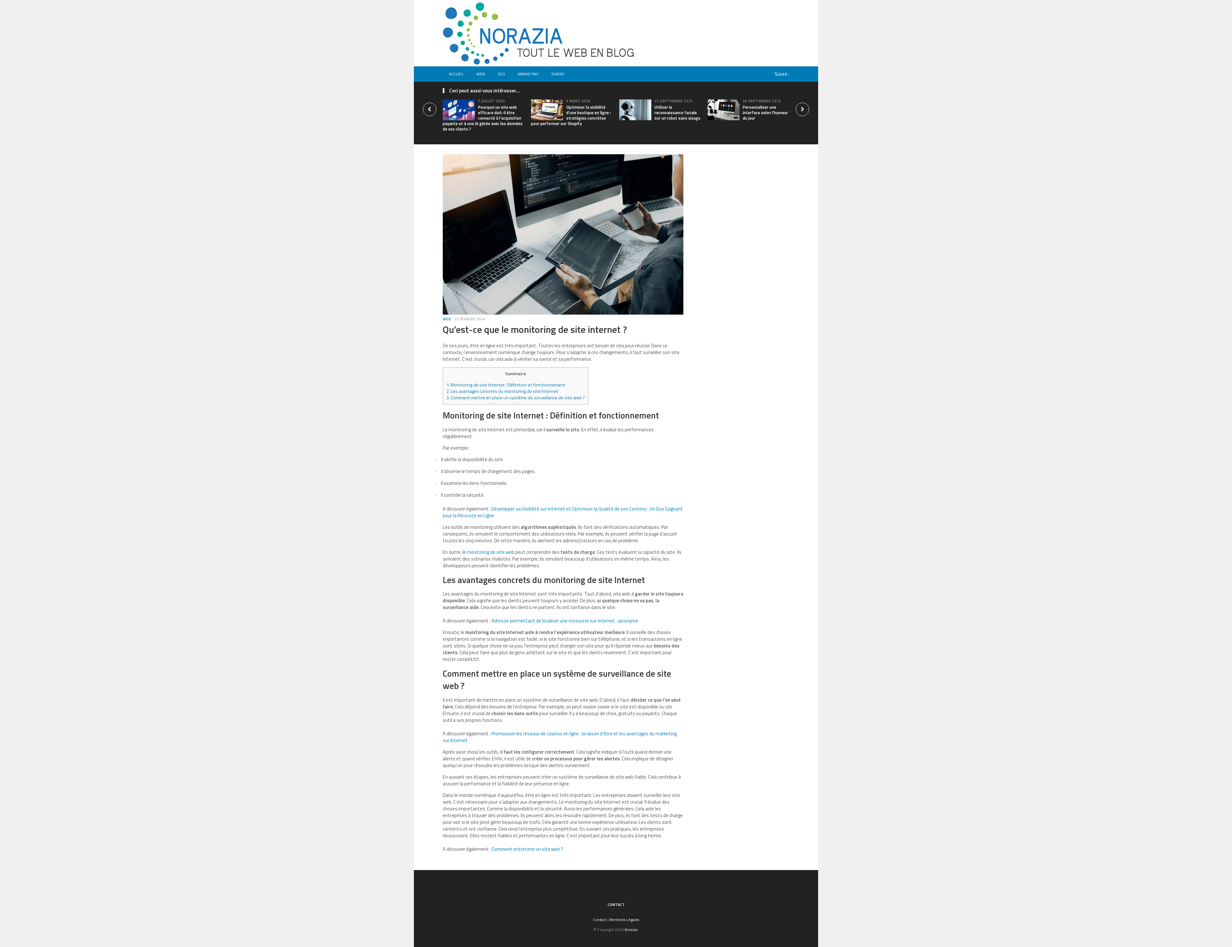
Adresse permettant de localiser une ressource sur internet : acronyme (565, 620)
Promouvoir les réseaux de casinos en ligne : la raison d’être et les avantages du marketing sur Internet (560, 737)
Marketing (528, 74)
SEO (501, 74)
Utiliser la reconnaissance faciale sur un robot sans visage (677, 112)
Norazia (631, 929)
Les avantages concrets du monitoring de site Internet (502, 391)
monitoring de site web (490, 552)
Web (480, 74)
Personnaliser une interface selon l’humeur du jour (765, 112)
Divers (558, 74)
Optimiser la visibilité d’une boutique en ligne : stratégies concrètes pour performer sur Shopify (571, 115)
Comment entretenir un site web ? (527, 849)
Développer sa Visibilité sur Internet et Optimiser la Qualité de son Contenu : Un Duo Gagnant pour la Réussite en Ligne (563, 512)
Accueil (456, 74)
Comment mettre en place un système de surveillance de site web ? (515, 397)
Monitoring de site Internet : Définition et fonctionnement (505, 384)
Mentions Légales (624, 920)
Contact (616, 904)
